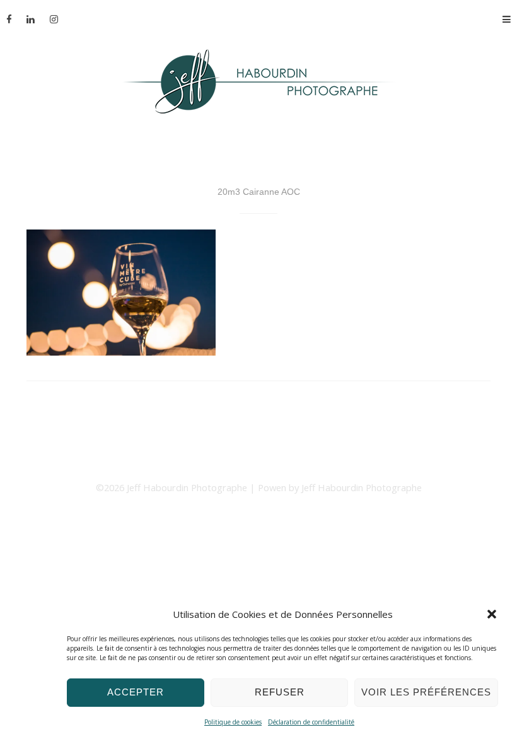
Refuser (280, 692)
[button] (491, 614)
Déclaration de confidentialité (311, 722)
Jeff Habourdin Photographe (188, 487)
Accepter (135, 692)
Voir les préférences (426, 692)
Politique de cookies (233, 722)
